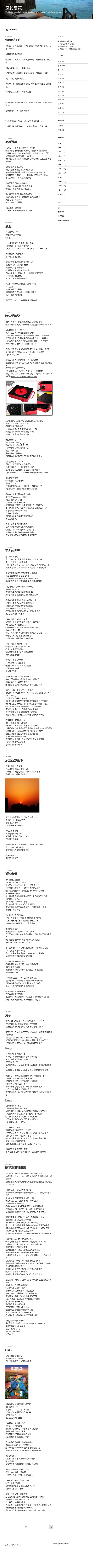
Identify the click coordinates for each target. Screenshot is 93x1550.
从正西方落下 (14, 760)
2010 (62, 173)
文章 (61, 212)
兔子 (8, 1015)
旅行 (59, 70)
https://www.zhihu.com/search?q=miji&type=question (26, 472)
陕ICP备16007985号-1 (61, 1544)
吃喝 (59, 61)
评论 (61, 216)
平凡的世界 (12, 551)
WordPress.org (63, 220)
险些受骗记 (12, 316)
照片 (59, 87)
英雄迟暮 (11, 142)
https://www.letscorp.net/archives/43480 (21, 488)
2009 (62, 177)
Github (60, 126)
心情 (59, 65)
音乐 (59, 112)
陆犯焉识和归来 (15, 1167)
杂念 (59, 78)
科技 (59, 95)
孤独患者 (11, 874)
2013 (62, 160)
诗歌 (59, 99)
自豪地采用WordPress (13, 1545)
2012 (62, 164)
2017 (62, 147)
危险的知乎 (12, 40)
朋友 (59, 74)
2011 (62, 169)
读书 (59, 104)
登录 (59, 207)
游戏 (59, 82)
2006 (62, 190)
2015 (62, 152)
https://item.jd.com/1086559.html (24, 376)
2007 (62, 186)
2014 (62, 156)
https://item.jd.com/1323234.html (18, 354)
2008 (62, 181)
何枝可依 (61, 130)
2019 (62, 143)
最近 (8, 226)
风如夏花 (13, 8)
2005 (62, 194)
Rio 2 (8, 1350)
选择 (59, 108)
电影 (59, 91)
